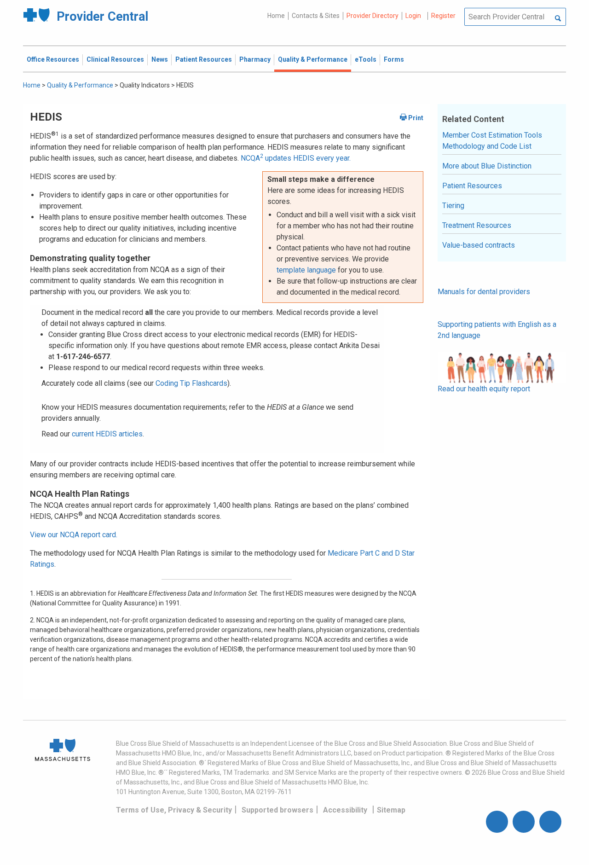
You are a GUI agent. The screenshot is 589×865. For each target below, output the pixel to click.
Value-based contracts (478, 245)
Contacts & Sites (316, 15)
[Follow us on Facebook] (497, 821)
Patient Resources (472, 185)
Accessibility (345, 810)
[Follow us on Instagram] (524, 821)
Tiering (453, 205)
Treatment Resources (476, 225)
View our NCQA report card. (73, 534)
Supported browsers (277, 810)
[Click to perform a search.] (558, 19)
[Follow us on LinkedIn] (550, 821)
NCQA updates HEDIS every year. (296, 158)
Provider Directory (372, 15)
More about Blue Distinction (486, 166)
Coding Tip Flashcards (191, 383)
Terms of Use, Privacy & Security (174, 810)
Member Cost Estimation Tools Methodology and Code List (492, 141)
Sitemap (391, 810)
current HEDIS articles (107, 434)
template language (306, 270)
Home (276, 15)
